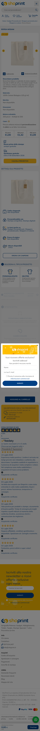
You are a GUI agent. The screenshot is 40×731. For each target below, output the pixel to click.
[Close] (37, 345)
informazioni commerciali (20, 379)
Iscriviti (20, 383)
